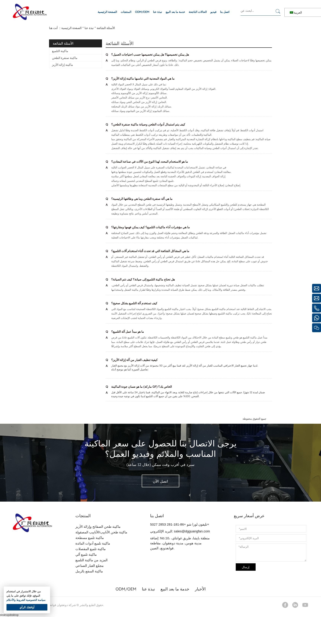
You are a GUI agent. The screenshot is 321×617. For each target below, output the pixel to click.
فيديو (213, 12)
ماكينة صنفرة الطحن (64, 58)
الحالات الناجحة (198, 12)
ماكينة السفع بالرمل (89, 571)
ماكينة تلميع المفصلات (90, 549)
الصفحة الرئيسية (107, 12)
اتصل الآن (160, 481)
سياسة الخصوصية (35, 600)
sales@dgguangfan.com (192, 531)
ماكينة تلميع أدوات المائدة (92, 543)
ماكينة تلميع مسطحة (89, 538)
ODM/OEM (142, 12)
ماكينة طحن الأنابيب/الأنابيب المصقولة (101, 532)
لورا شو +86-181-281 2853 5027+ (179, 524)
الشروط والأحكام (16, 600)
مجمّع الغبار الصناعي (89, 566)
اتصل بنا (224, 12)
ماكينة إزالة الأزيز (62, 65)
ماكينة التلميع (60, 51)
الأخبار (200, 589)
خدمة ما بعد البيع (175, 12)
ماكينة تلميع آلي (86, 554)
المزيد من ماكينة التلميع (91, 560)
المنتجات (126, 12)
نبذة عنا (157, 12)
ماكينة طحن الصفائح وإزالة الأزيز (98, 527)
